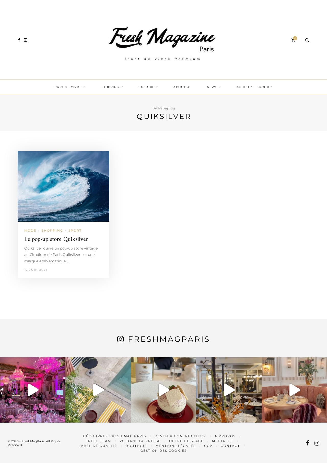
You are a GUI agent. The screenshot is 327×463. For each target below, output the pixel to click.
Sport (75, 230)
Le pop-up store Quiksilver (56, 239)
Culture (146, 87)
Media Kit (222, 441)
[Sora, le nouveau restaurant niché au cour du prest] (294, 390)
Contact (230, 446)
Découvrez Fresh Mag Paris (114, 436)
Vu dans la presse (140, 441)
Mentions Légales (176, 446)
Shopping (110, 87)
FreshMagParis (169, 339)
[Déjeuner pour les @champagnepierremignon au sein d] (163, 390)
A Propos (225, 436)
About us (182, 87)
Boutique (136, 446)
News (212, 87)
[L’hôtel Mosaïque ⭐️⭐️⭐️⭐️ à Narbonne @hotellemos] (98, 390)
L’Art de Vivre (67, 87)
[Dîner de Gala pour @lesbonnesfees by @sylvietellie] (32, 390)
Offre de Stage (186, 441)
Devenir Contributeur (180, 436)
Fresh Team (98, 441)
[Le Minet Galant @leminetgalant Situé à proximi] (229, 390)
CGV (208, 446)
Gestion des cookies (164, 451)
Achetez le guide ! (255, 87)
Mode (30, 230)
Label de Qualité (98, 446)
